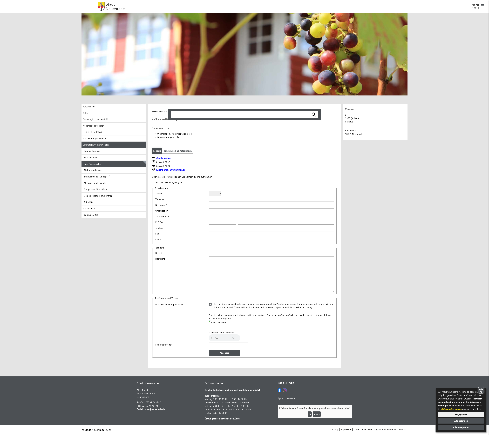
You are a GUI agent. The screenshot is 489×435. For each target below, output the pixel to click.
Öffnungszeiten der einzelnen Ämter (222, 418)
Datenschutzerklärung (451, 409)
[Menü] (483, 5)
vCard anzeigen (163, 157)
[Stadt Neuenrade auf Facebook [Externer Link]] (279, 391)
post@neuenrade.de (155, 409)
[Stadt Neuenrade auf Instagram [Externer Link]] (285, 391)
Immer (317, 414)
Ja (310, 414)
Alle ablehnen (461, 420)
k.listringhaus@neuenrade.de (170, 169)
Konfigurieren (461, 414)
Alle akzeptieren (461, 427)
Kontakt (157, 150)
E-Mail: (140, 409)
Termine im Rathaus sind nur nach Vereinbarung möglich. (233, 390)
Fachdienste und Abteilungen (177, 150)
